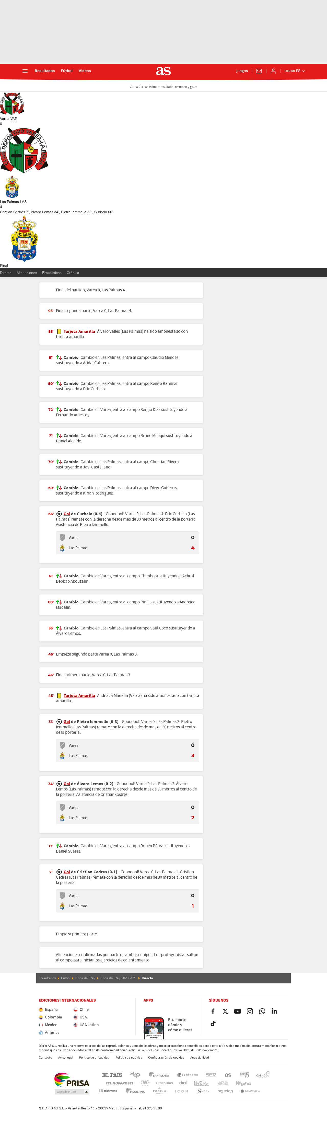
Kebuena (240, 1083)
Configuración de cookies (166, 1057)
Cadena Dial (182, 1083)
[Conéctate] (273, 71)
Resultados (45, 71)
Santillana (159, 1074)
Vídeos (85, 71)
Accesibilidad (199, 1057)
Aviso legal (65, 1057)
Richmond (261, 1083)
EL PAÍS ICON (159, 1091)
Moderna (108, 1090)
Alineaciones (27, 273)
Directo (5, 273)
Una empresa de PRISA (71, 1079)
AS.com (228, 1074)
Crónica (73, 273)
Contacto (45, 1057)
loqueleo (202, 1091)
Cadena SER (211, 1074)
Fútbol (67, 71)
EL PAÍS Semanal (200, 1083)
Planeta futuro (218, 1083)
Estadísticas (52, 273)
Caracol (263, 1074)
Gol (67, 514)
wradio (146, 1083)
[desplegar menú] (25, 71)
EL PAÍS (112, 1074)
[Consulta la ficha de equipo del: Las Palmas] (62, 548)
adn (244, 1074)
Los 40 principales (135, 1074)
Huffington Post (119, 1083)
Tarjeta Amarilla (79, 331)
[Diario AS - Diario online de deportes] (163, 71)
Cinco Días (162, 1083)
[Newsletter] (259, 71)
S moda (181, 1091)
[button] (72, 1092)
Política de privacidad (94, 1057)
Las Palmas (78, 547)
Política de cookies (128, 1057)
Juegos (242, 71)
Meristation (225, 1091)
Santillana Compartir (187, 1074)
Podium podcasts (135, 1091)
